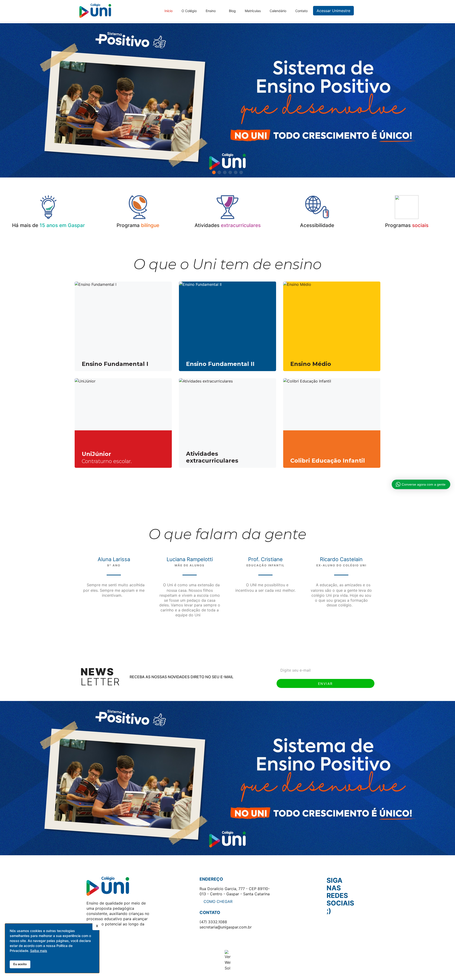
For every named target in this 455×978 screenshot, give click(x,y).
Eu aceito (20, 964)
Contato (301, 11)
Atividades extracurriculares (212, 457)
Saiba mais (38, 951)
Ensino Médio (310, 363)
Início (168, 11)
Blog (232, 11)
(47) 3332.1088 (213, 921)
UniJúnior (96, 453)
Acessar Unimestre (333, 10)
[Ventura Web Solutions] (227, 960)
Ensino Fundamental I (115, 363)
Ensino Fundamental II (220, 363)
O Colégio (189, 11)
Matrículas (253, 11)
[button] (449, 100)
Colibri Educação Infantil (327, 460)
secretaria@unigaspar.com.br (226, 927)
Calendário (278, 11)
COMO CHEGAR (217, 901)
